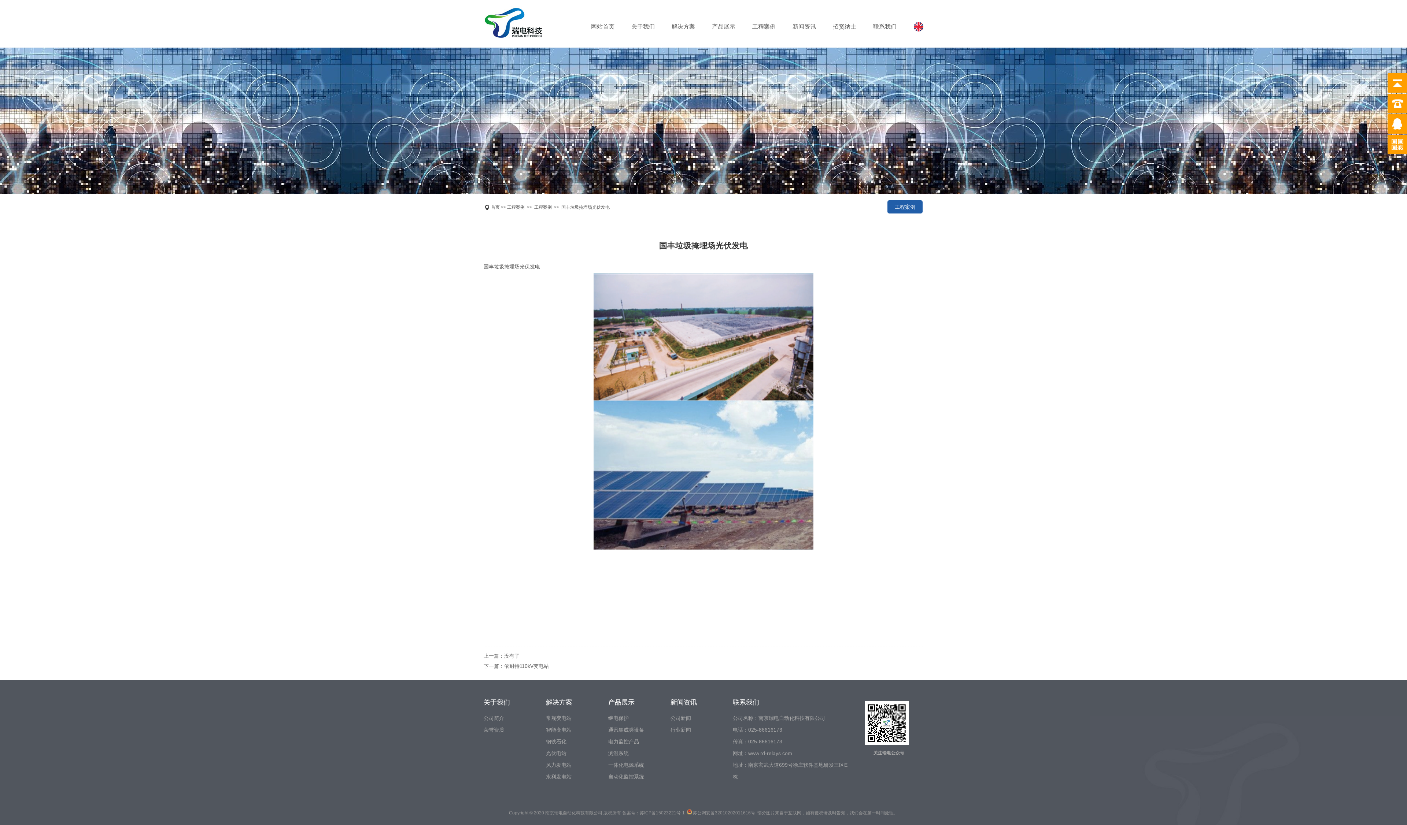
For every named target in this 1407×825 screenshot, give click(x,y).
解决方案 (683, 26)
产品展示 (723, 26)
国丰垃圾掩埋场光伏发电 (585, 207)
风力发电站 (559, 765)
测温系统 (618, 753)
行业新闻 (681, 730)
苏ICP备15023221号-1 (662, 812)
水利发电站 (559, 777)
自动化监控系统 (626, 777)
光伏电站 (556, 753)
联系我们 (885, 26)
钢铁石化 (556, 741)
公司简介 (494, 718)
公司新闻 (681, 718)
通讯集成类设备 (626, 730)
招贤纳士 (844, 26)
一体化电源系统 (626, 765)
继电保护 (618, 718)
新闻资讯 (804, 26)
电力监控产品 (623, 741)
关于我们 (643, 26)
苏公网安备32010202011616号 (724, 812)
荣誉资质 (494, 730)
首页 (495, 207)
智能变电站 (559, 730)
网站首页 (602, 26)
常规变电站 (559, 718)
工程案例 (764, 26)
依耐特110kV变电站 (526, 666)
